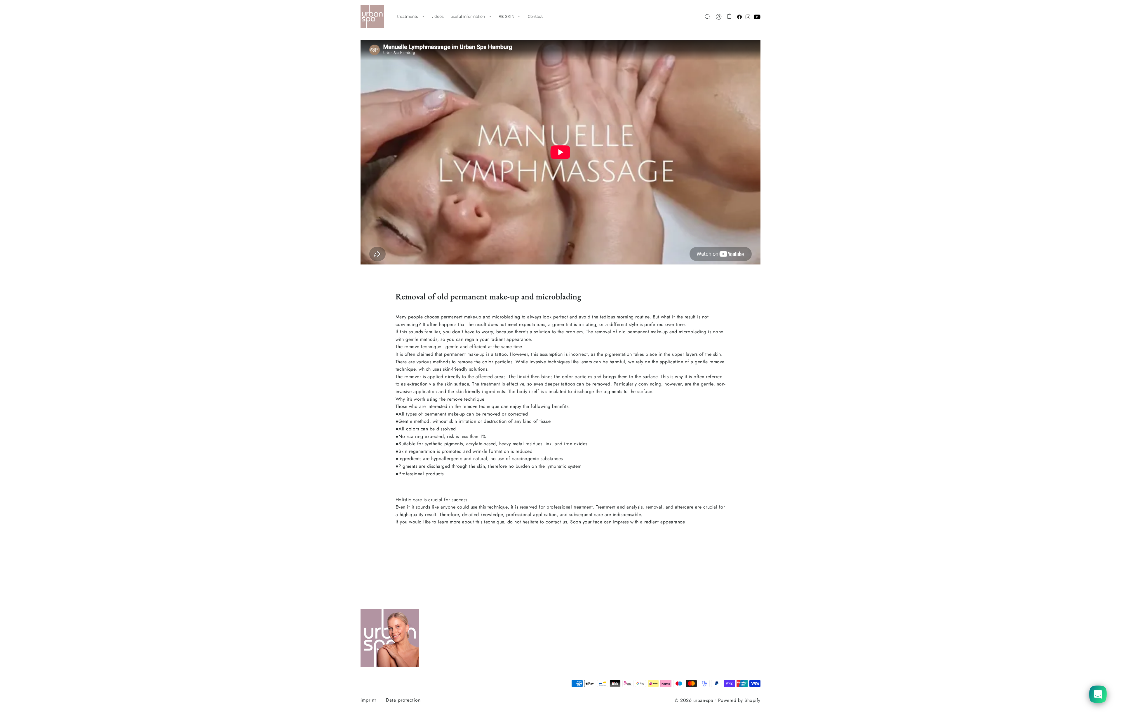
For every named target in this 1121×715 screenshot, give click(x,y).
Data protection (403, 700)
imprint (368, 700)
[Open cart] (729, 16)
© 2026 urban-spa (694, 700)
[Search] (708, 16)
